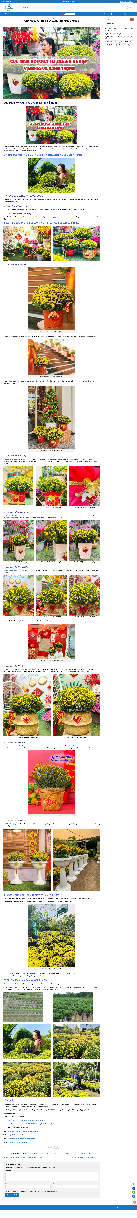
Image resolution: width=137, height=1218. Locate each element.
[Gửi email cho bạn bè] (51, 1148)
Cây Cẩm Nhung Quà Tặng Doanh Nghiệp (117, 34)
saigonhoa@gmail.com (14, 1131)
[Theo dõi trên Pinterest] (73, 1)
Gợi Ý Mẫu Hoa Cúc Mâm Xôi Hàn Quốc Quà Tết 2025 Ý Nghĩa (24, 1157)
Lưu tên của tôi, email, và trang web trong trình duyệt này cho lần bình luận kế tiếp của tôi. (32, 1191)
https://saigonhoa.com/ (16, 1135)
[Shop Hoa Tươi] (8, 7)
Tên (6, 1183)
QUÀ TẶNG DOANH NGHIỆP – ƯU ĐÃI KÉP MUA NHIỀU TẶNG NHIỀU (119, 30)
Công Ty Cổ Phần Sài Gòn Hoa (19, 1142)
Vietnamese (67, 14)
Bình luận (8, 1170)
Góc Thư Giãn (51, 18)
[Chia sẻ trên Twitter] (49, 1147)
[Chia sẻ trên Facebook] (46, 1147)
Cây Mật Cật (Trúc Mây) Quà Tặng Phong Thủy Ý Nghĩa (118, 38)
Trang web (56, 1183)
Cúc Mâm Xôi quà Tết (45, 1153)
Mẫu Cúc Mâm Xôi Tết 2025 (56, 1153)
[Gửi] (102, 7)
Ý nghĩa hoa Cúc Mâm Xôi (86, 1153)
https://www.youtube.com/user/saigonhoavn (22, 1138)
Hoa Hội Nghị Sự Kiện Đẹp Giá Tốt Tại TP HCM (118, 42)
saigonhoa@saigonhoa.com (30, 1131)
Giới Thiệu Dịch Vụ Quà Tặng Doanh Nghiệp (117, 45)
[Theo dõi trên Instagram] (66, 1)
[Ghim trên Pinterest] (54, 1147)
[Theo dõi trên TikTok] (68, 1)
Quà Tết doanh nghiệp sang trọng (71, 1153)
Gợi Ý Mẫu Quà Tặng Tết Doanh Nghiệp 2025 (84, 1157)
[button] (126, 1)
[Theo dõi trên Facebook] (63, 1)
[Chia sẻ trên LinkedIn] (57, 1147)
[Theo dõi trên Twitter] (71, 1)
